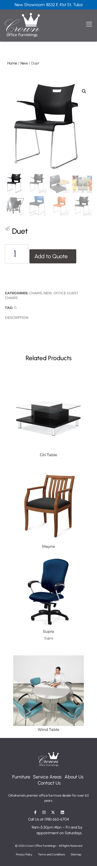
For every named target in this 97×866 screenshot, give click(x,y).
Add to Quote (51, 256)
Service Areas (47, 777)
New (24, 63)
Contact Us (49, 783)
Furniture (21, 777)
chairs (35, 293)
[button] (84, 91)
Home (12, 63)
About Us (74, 777)
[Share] (7, 228)
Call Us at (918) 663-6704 (48, 819)
